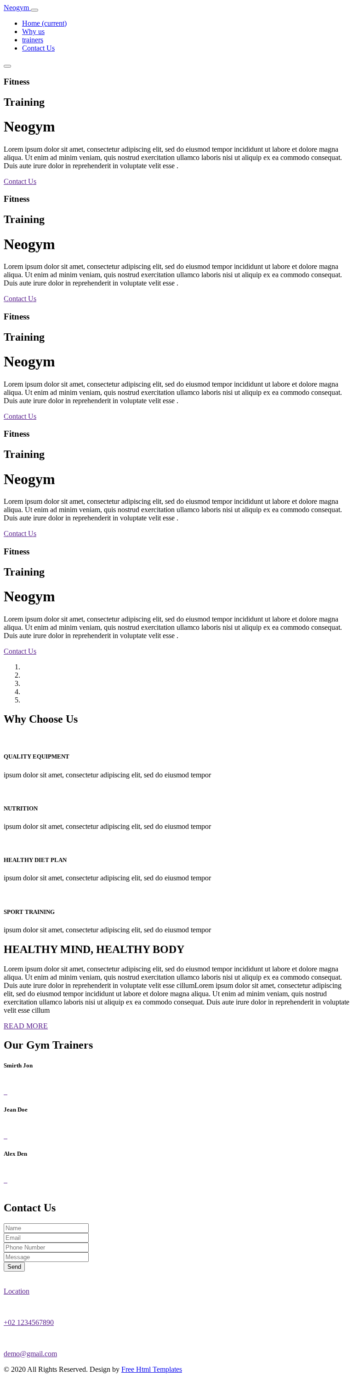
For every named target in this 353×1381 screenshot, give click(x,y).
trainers (32, 40)
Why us (33, 31)
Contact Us (38, 48)
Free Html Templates (151, 1369)
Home (44, 23)
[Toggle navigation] (34, 10)
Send (14, 1266)
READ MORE (26, 1026)
